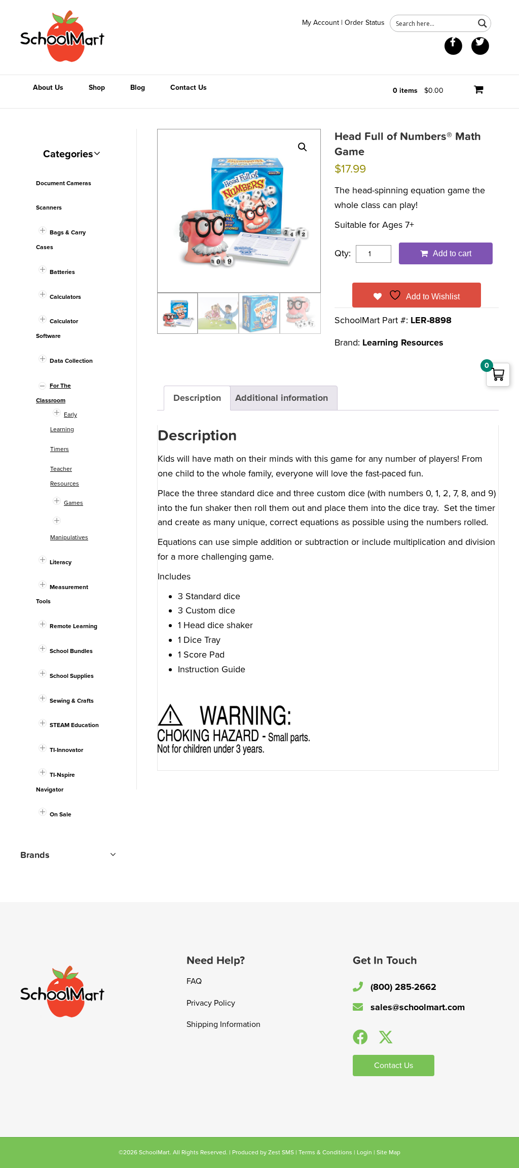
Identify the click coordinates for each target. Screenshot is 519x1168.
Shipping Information (224, 1024)
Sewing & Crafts (72, 700)
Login (364, 1152)
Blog (137, 87)
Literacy (60, 562)
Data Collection (71, 360)
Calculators (65, 296)
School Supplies (72, 675)
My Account (320, 22)
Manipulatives (69, 537)
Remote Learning (73, 626)
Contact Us (188, 87)
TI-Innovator (66, 749)
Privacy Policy (211, 1003)
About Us (48, 87)
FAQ (194, 981)
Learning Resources (402, 342)
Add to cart (452, 253)
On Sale (60, 814)
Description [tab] (197, 397)
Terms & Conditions (325, 1152)
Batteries (62, 272)
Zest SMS (281, 1152)
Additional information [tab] (281, 397)
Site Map (388, 1152)
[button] (302, 147)
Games (73, 502)
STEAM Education (74, 725)
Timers (59, 449)
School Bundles (71, 651)
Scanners (49, 207)
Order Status (365, 22)
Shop (97, 87)
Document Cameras (63, 183)
